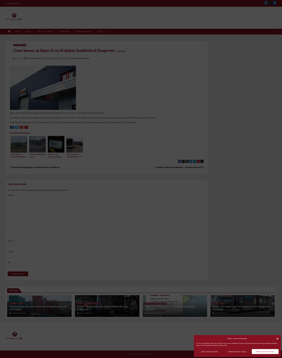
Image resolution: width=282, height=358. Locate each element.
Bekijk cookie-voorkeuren (265, 351)
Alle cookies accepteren (209, 351)
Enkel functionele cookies (237, 351)
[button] (277, 338)
